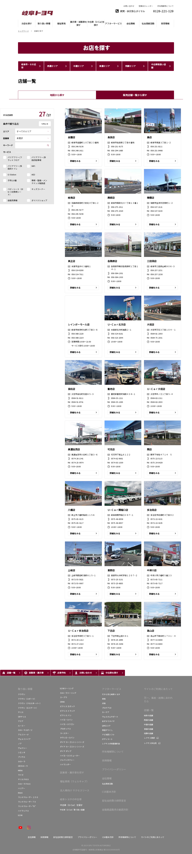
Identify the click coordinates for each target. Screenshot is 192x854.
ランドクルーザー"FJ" (27, 806)
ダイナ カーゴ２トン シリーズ (72, 746)
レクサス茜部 (149, 738)
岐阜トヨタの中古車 (71, 799)
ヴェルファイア (24, 739)
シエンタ (21, 752)
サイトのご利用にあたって (158, 689)
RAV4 (20, 792)
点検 (104, 703)
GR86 (62, 701)
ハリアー (21, 788)
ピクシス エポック (67, 706)
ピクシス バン (65, 715)
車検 (104, 698)
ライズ (20, 774)
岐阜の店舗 (148, 715)
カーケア (105, 712)
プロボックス (65, 728)
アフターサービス (111, 689)
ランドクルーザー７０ (27, 801)
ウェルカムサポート (110, 716)
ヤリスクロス (23, 779)
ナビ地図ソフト (108, 734)
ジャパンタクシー (67, 760)
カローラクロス (24, 783)
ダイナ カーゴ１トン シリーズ (72, 742)
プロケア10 (106, 707)
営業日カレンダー (146, 6)
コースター (64, 733)
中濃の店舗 (148, 724)
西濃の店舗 (148, 720)
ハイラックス (23, 810)
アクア (20, 721)
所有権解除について (165, 6)
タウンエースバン (67, 737)
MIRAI (20, 770)
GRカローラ (23, 766)
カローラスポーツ (25, 730)
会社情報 (107, 778)
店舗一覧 (149, 710)
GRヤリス (22, 716)
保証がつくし (107, 730)
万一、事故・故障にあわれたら (158, 699)
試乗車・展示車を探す (72, 772)
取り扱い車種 (25, 689)
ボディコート (107, 739)
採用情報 (107, 760)
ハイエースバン (66, 719)
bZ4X (20, 815)
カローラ (21, 761)
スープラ (63, 697)
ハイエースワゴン (67, 724)
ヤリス (20, 712)
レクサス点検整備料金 (111, 743)
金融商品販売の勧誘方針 (115, 809)
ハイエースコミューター (70, 755)
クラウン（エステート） (28, 707)
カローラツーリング (68, 693)
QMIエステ (106, 725)
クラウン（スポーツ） (27, 698)
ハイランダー (65, 764)
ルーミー (21, 725)
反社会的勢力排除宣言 (114, 800)
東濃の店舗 (148, 729)
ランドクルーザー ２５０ (28, 797)
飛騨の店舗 (148, 733)
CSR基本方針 (109, 791)
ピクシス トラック (67, 710)
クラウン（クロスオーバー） (29, 703)
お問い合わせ (128, 6)
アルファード (23, 734)
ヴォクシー (22, 748)
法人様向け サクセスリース (74, 790)
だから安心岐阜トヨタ (111, 694)
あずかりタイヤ (108, 721)
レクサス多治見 (150, 743)
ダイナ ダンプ (65, 751)
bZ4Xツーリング (67, 688)
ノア (20, 743)
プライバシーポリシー (114, 769)
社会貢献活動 (107, 783)
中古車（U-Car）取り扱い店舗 (72, 809)
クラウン (21, 694)
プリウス (21, 757)
